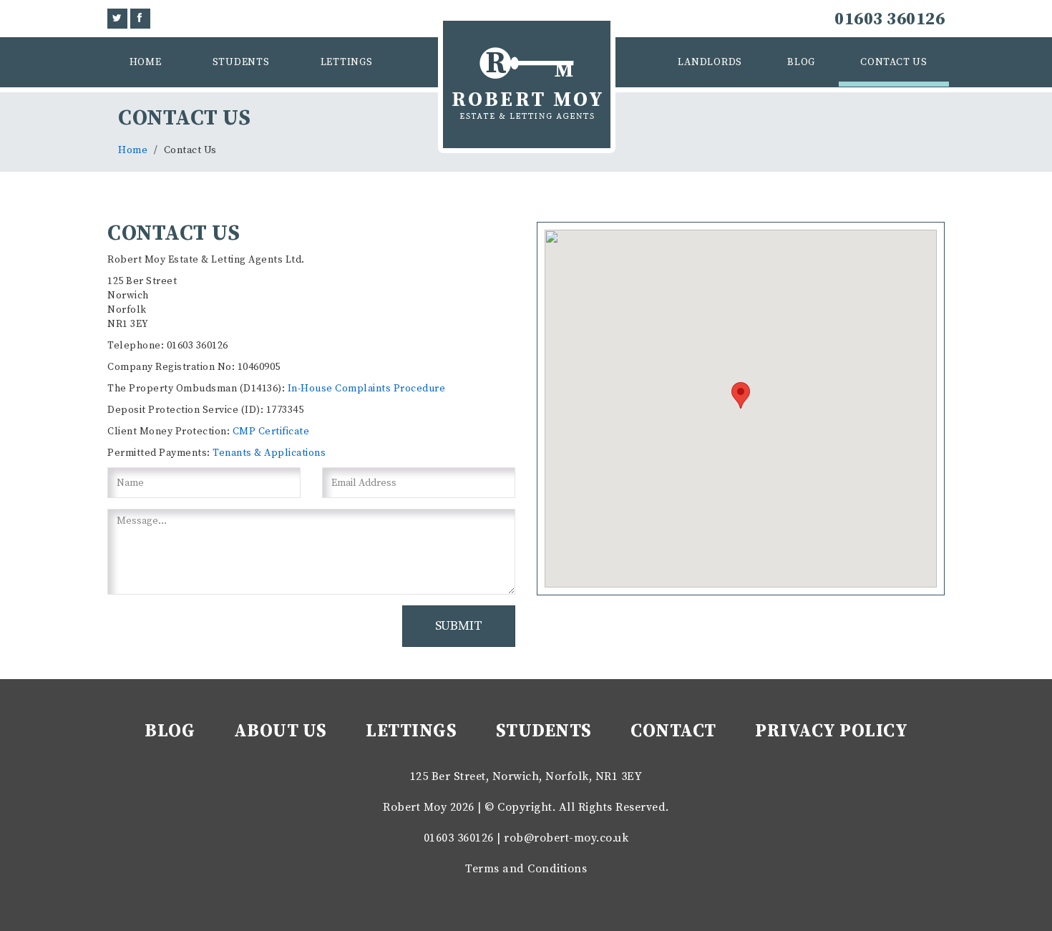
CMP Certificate (271, 431)
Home (146, 62)
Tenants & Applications (269, 453)
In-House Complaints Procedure (367, 388)
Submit (458, 626)
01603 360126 (889, 19)
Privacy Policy (831, 731)
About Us (280, 731)
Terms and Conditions (526, 869)
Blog (801, 62)
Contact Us (893, 62)
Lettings (347, 62)
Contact (673, 731)
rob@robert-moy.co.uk (566, 838)
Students (241, 62)
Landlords (710, 62)
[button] (740, 395)
